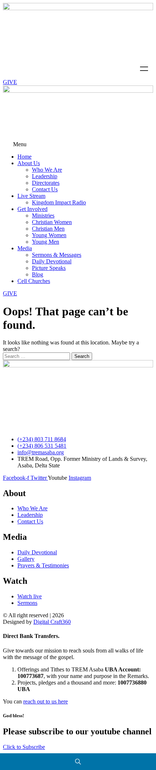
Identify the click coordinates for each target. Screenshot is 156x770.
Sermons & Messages (56, 255)
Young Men (45, 242)
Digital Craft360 (52, 622)
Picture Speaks (49, 268)
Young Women (49, 235)
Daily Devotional (51, 261)
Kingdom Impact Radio (59, 202)
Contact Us (45, 189)
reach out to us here (45, 701)
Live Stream (31, 196)
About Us (28, 163)
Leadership (44, 176)
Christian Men (48, 229)
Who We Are (47, 170)
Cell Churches (33, 281)
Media (24, 248)
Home (24, 156)
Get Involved (32, 209)
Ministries (43, 215)
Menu (144, 69)
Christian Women (52, 222)
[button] (78, 144)
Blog (37, 274)
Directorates (45, 183)
